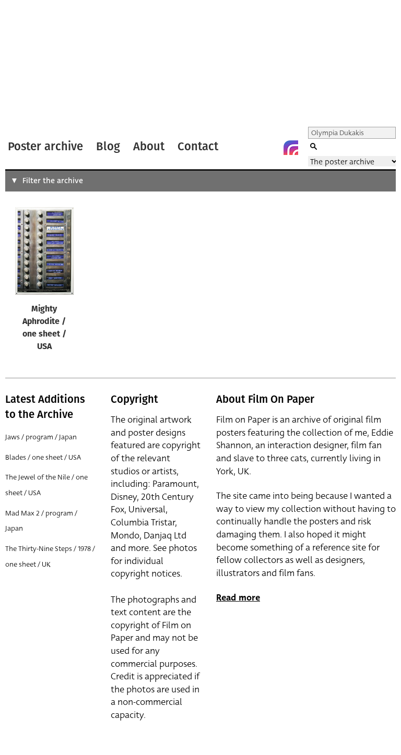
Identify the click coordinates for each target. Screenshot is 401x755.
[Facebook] (270, 147)
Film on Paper (33, 64)
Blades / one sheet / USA (43, 457)
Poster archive (45, 146)
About (148, 146)
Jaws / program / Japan (41, 437)
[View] (44, 253)
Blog (108, 146)
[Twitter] (249, 147)
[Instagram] (291, 147)
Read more (238, 597)
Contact (198, 146)
